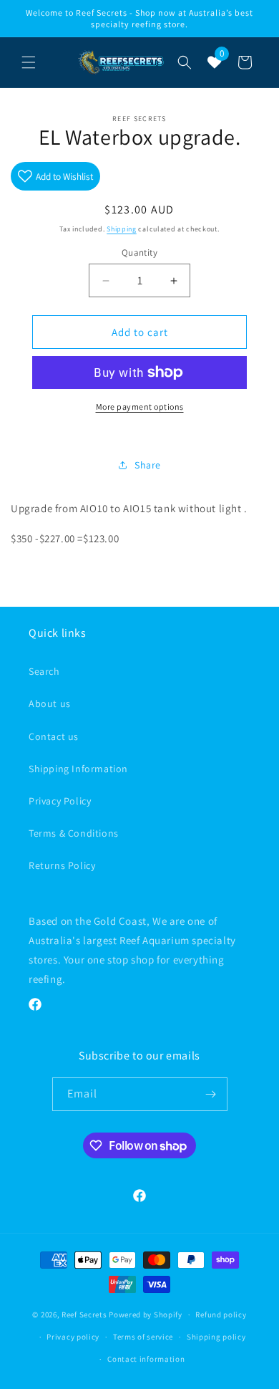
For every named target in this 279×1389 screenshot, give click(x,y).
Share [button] (147, 464)
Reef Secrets (85, 1314)
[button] (28, 62)
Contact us (54, 736)
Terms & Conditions (74, 833)
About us (50, 703)
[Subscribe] (211, 1094)
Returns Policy (62, 865)
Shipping (122, 229)
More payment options (140, 406)
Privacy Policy (60, 800)
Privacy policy (72, 1337)
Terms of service (143, 1337)
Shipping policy (216, 1337)
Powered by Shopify (145, 1314)
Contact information (146, 1359)
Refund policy (220, 1314)
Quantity (139, 252)
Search (44, 671)
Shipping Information (78, 768)
